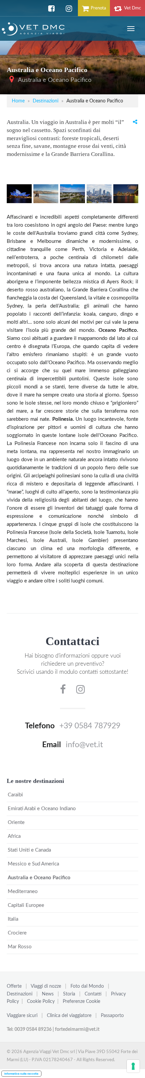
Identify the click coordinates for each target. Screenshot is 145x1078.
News (48, 994)
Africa (14, 836)
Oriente (16, 822)
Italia (13, 919)
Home (18, 100)
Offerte (14, 986)
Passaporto (112, 1015)
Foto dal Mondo (87, 986)
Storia (69, 994)
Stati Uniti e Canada (29, 850)
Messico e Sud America (33, 863)
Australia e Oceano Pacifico (54, 80)
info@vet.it (84, 745)
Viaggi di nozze (46, 986)
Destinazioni (45, 100)
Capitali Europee (26, 905)
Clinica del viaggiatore (69, 1015)
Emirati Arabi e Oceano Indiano (42, 808)
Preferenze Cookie (81, 1001)
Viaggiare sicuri (22, 1015)
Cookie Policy (41, 1001)
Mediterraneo (23, 891)
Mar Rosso (20, 946)
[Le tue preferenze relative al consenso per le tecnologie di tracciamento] (133, 1066)
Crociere (17, 933)
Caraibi (15, 794)
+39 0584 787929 (89, 726)
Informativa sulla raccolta (21, 1073)
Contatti (93, 994)
